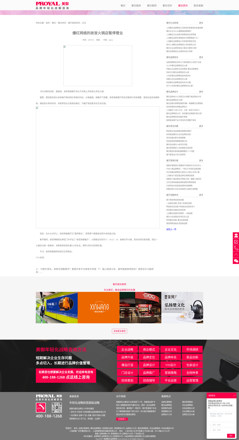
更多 (201, 23)
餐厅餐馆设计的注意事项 (175, 155)
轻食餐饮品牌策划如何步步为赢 (178, 82)
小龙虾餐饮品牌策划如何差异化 (178, 76)
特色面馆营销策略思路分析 (176, 141)
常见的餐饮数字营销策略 (175, 138)
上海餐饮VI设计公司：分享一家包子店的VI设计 (184, 110)
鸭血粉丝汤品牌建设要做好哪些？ (179, 131)
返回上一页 (171, 229)
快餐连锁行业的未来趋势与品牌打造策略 (182, 189)
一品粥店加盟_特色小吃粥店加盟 (179, 203)
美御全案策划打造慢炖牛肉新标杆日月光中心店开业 (186, 165)
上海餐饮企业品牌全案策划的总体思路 (181, 35)
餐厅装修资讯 (74, 23)
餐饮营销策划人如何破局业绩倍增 (179, 148)
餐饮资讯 (183, 5)
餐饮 (123, 5)
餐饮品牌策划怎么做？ (175, 100)
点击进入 (122, 419)
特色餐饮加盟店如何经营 (175, 210)
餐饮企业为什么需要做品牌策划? (178, 31)
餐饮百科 (167, 5)
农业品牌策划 (187, 405)
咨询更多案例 (119, 331)
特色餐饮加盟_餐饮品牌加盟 (177, 220)
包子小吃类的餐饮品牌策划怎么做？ (180, 86)
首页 (48, 23)
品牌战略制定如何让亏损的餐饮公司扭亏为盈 (183, 62)
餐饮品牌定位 (172, 57)
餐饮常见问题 (172, 126)
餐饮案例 (151, 5)
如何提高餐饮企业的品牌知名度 (178, 134)
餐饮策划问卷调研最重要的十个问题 (180, 151)
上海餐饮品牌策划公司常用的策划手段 (181, 41)
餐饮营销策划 (187, 402)
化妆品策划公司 (188, 408)
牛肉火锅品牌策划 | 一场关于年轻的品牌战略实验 (185, 169)
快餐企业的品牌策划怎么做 (176, 79)
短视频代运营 (166, 408)
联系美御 (198, 5)
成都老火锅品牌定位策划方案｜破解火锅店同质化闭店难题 (189, 179)
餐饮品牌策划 (166, 405)
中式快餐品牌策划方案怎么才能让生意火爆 (182, 172)
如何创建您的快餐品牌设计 (176, 107)
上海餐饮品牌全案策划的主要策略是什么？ (182, 38)
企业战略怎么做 (188, 411)
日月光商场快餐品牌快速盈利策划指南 (181, 182)
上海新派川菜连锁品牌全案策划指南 (180, 176)
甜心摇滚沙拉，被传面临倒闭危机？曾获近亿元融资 (128, 269)
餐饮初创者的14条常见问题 (176, 145)
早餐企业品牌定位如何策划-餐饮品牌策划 (182, 69)
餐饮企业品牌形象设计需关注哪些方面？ (182, 48)
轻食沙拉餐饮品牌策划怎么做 (177, 72)
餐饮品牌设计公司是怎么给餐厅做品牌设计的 (183, 97)
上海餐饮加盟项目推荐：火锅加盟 (179, 213)
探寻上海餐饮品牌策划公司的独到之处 (181, 45)
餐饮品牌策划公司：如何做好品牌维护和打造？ (184, 113)
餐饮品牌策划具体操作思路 (176, 117)
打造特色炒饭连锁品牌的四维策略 (179, 186)
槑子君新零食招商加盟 (175, 200)
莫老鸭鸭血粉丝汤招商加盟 (176, 223)
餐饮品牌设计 (172, 92)
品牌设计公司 (166, 414)
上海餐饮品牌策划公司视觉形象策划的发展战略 (184, 28)
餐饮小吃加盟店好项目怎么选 (177, 217)
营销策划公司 (166, 411)
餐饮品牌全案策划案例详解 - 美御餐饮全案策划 (184, 103)
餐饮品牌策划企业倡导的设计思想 (179, 51)
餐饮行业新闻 (172, 23)
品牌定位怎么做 (188, 414)
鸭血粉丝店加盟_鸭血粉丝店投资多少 (180, 207)
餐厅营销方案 (172, 160)
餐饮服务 (136, 5)
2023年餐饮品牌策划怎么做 (176, 66)
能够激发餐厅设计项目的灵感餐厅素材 (181, 120)
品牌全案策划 (166, 402)
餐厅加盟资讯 (172, 195)
